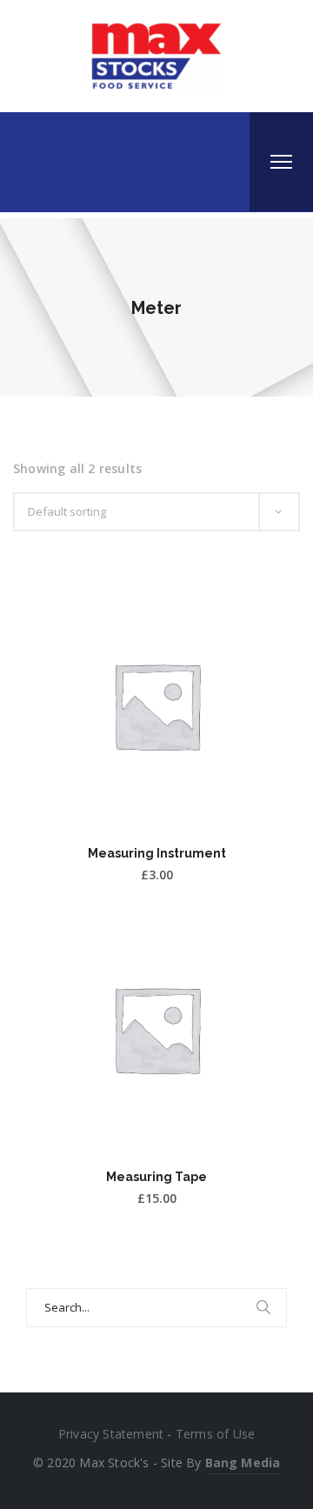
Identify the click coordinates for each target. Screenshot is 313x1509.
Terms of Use (215, 1434)
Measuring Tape (156, 1177)
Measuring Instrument (157, 853)
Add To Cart (157, 804)
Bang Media (242, 1462)
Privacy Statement (110, 1434)
